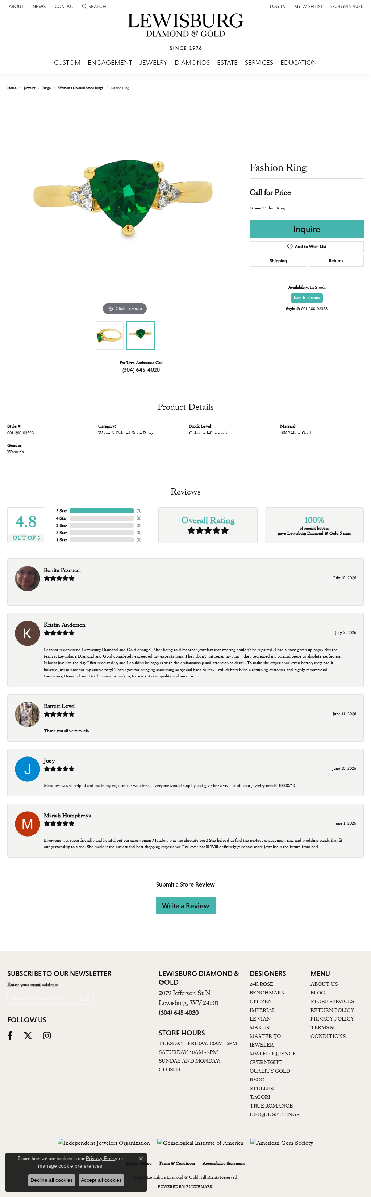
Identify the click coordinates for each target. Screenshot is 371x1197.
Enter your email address (32, 984)
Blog (317, 992)
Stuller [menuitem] (262, 1088)
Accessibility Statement (224, 1163)
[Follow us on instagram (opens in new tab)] (46, 1035)
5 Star (61, 511)
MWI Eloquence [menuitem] (273, 1053)
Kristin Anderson (65, 625)
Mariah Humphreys (67, 815)
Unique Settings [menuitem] (274, 1114)
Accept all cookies (101, 1180)
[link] (15, 6)
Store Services (332, 1001)
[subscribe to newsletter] (84, 997)
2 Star (61, 532)
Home (12, 88)
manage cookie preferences (70, 1166)
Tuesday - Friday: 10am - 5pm (198, 1043)
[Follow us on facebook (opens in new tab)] (10, 1035)
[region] (125, 208)
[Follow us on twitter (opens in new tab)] (28, 1035)
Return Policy (332, 1010)
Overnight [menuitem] (266, 1062)
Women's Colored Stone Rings (80, 88)
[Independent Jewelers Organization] (104, 1143)
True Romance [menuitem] (271, 1105)
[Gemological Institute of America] (200, 1143)
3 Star (61, 525)
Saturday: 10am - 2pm (188, 1052)
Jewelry (153, 62)
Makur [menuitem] (260, 1027)
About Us (324, 984)
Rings (46, 88)
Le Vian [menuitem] (260, 1018)
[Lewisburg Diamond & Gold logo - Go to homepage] (186, 36)
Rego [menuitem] (257, 1079)
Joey (49, 760)
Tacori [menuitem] (260, 1097)
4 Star (61, 518)
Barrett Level (60, 706)
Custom (67, 62)
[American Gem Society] (281, 1143)
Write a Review (185, 906)
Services (259, 62)
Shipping (278, 260)
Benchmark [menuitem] (267, 992)
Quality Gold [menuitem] (270, 1071)
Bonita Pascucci (62, 570)
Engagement (110, 62)
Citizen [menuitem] (261, 1001)
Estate (227, 62)
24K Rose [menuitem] (261, 984)
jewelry (29, 88)
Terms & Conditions (177, 1163)
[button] (94, 6)
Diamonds (192, 62)
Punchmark (199, 1186)
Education (298, 62)
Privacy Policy (332, 1018)
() (139, 511)
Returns (336, 260)
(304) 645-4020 (141, 369)
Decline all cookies (51, 1180)
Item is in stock (307, 297)
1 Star (62, 540)
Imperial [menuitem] (262, 1010)
